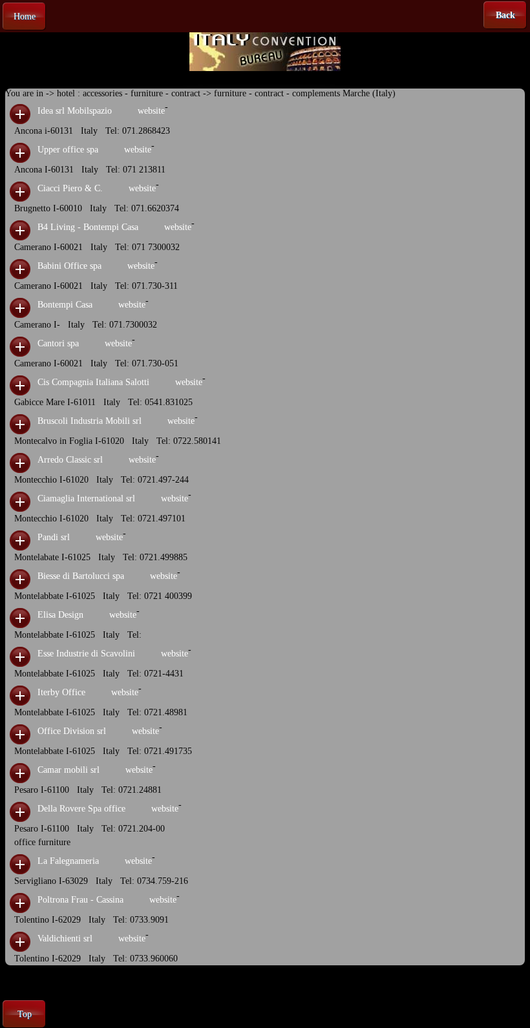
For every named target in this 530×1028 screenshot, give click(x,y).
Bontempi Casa (64, 304)
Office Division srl (71, 731)
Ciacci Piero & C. (70, 188)
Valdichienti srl (64, 938)
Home (25, 16)
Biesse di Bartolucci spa (80, 576)
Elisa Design (60, 615)
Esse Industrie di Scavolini (86, 653)
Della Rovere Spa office (81, 808)
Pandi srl (53, 537)
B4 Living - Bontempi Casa (87, 227)
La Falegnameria (68, 861)
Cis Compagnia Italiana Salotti (93, 382)
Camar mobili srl (68, 770)
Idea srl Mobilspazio (74, 111)
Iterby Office (61, 692)
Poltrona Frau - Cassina (80, 900)
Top (24, 1014)
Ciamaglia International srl (86, 498)
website (151, 111)
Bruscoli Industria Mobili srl (89, 421)
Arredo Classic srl (70, 460)
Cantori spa (58, 343)
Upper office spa (67, 149)
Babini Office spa (69, 266)
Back (505, 15)
